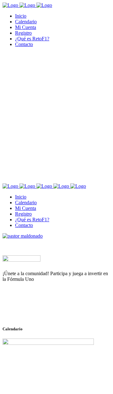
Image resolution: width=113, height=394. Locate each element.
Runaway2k (33, 310)
